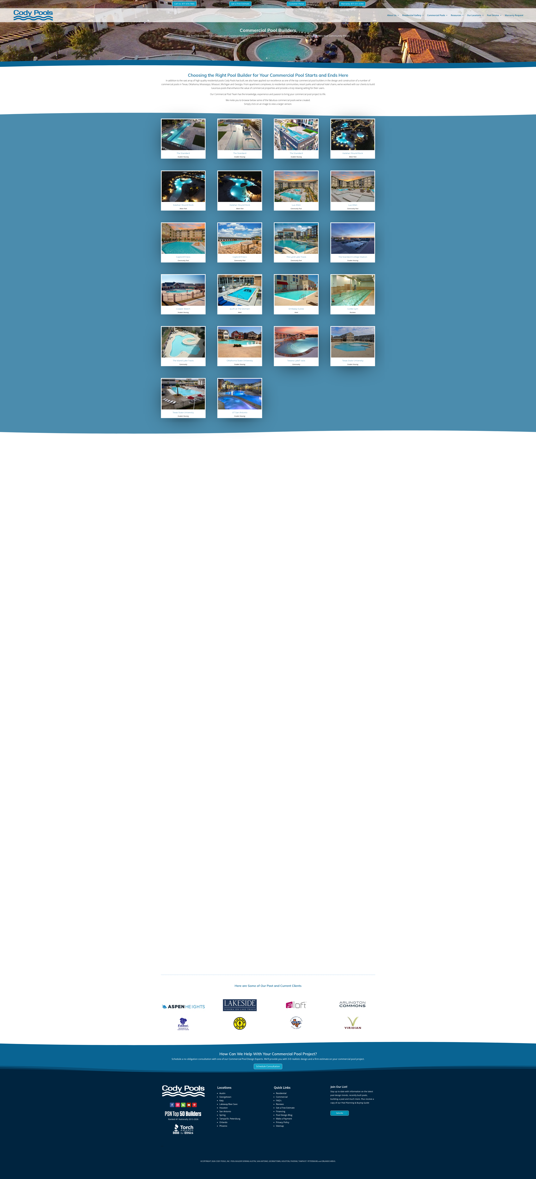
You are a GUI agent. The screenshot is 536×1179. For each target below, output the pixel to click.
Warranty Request (514, 15)
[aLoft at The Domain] (239, 304)
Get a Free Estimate (240, 3)
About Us (391, 15)
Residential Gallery (411, 15)
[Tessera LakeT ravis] (296, 356)
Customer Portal (296, 3)
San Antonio (225, 1111)
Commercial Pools (436, 15)
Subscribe (339, 1113)
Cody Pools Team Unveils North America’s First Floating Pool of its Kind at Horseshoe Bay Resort (233, 765)
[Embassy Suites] (296, 304)
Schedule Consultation (268, 1066)
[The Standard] (183, 149)
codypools (172, 594)
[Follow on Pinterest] (194, 1105)
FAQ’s (278, 1100)
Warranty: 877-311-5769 (352, 3)
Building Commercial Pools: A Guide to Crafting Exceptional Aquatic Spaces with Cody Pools (229, 590)
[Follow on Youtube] (189, 1105)
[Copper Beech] (183, 304)
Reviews (280, 1104)
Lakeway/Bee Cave (228, 1104)
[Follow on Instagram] (177, 1105)
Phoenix (223, 1125)
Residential (281, 1093)
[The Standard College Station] (352, 253)
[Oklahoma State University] (239, 356)
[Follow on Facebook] (172, 1105)
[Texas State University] (352, 356)
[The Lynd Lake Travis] (296, 253)
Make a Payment (284, 1118)
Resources (456, 15)
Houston (223, 1107)
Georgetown (225, 1096)
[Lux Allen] (296, 201)
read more (169, 611)
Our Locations (474, 15)
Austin (222, 1093)
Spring (222, 1115)
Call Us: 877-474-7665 (184, 3)
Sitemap (280, 1125)
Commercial (282, 1096)
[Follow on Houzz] (183, 1105)
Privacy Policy (282, 1122)
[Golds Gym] (352, 304)
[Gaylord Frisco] (183, 253)
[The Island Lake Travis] (183, 356)
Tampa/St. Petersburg (229, 1118)
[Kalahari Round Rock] (352, 149)
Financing (280, 1111)
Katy (221, 1100)
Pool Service (493, 15)
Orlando (223, 1122)
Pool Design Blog (284, 1115)
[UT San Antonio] (239, 408)
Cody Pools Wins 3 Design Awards (188, 940)
